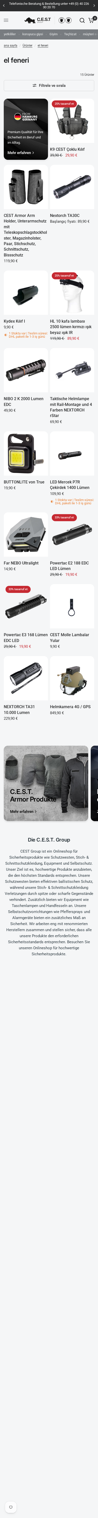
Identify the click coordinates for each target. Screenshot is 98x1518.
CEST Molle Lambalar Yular (69, 637)
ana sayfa (10, 45)
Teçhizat (70, 34)
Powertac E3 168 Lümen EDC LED (26, 637)
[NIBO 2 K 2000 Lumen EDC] (26, 370)
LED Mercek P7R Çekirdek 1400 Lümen (69, 485)
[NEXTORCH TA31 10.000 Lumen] (26, 678)
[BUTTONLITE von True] (26, 453)
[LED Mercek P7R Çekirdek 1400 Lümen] (72, 453)
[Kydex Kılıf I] (26, 293)
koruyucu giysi (32, 34)
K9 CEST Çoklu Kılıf (67, 149)
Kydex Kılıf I (14, 321)
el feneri (43, 45)
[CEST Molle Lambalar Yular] (72, 606)
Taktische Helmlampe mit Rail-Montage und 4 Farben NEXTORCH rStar (71, 407)
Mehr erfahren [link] (19, 153)
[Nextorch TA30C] (72, 187)
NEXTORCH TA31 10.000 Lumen (19, 709)
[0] (90, 20)
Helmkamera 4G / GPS (70, 706)
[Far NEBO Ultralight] (26, 534)
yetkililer (10, 34)
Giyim (54, 34)
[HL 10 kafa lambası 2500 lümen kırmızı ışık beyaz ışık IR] (72, 293)
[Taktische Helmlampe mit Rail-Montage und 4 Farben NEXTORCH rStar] (72, 370)
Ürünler (27, 45)
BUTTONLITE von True (24, 482)
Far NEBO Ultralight (21, 563)
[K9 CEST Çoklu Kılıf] (72, 121)
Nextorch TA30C (64, 215)
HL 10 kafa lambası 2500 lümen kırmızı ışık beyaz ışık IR (70, 327)
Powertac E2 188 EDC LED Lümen (69, 566)
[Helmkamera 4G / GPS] (72, 678)
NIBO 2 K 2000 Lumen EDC (23, 401)
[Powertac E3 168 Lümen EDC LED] (26, 606)
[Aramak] (82, 20)
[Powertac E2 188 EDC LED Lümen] (72, 534)
